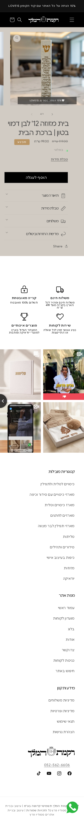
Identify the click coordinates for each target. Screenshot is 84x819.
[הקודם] (32, 114)
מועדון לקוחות (64, 618)
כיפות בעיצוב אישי (61, 558)
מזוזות (69, 568)
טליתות (69, 537)
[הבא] (52, 114)
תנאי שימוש (66, 721)
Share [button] (58, 246)
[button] (72, 20)
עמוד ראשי (66, 608)
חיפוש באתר (65, 671)
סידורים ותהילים (62, 547)
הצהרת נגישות (64, 732)
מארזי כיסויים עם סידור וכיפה (52, 494)
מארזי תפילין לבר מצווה (56, 526)
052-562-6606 (57, 765)
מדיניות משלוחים (62, 700)
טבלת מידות (59, 159)
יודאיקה (69, 578)
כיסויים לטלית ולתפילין (58, 484)
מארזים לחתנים (62, 515)
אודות (70, 639)
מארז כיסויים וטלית (60, 505)
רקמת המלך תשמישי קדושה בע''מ (46, 806)
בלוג (71, 629)
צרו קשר (68, 650)
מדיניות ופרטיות (62, 711)
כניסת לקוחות (64, 660)
